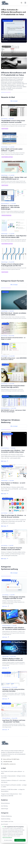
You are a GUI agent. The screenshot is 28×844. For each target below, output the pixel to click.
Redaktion (4, 800)
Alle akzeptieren (20, 840)
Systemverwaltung (6, 46)
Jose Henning (4, 118)
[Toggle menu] (25, 2)
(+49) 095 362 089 (7, 761)
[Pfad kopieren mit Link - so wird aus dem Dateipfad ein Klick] (14, 51)
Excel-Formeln (5, 128)
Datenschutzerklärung (7, 837)
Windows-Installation (7, 20)
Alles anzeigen (14, 101)
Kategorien (4, 813)
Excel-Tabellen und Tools (7, 157)
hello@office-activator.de (9, 764)
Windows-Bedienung (6, 215)
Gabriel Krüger (4, 146)
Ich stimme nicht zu (8, 840)
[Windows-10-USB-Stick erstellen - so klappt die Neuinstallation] (14, 63)
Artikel (3, 768)
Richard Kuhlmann (5, 203)
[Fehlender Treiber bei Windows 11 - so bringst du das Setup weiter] (14, 31)
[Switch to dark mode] (21, 2)
